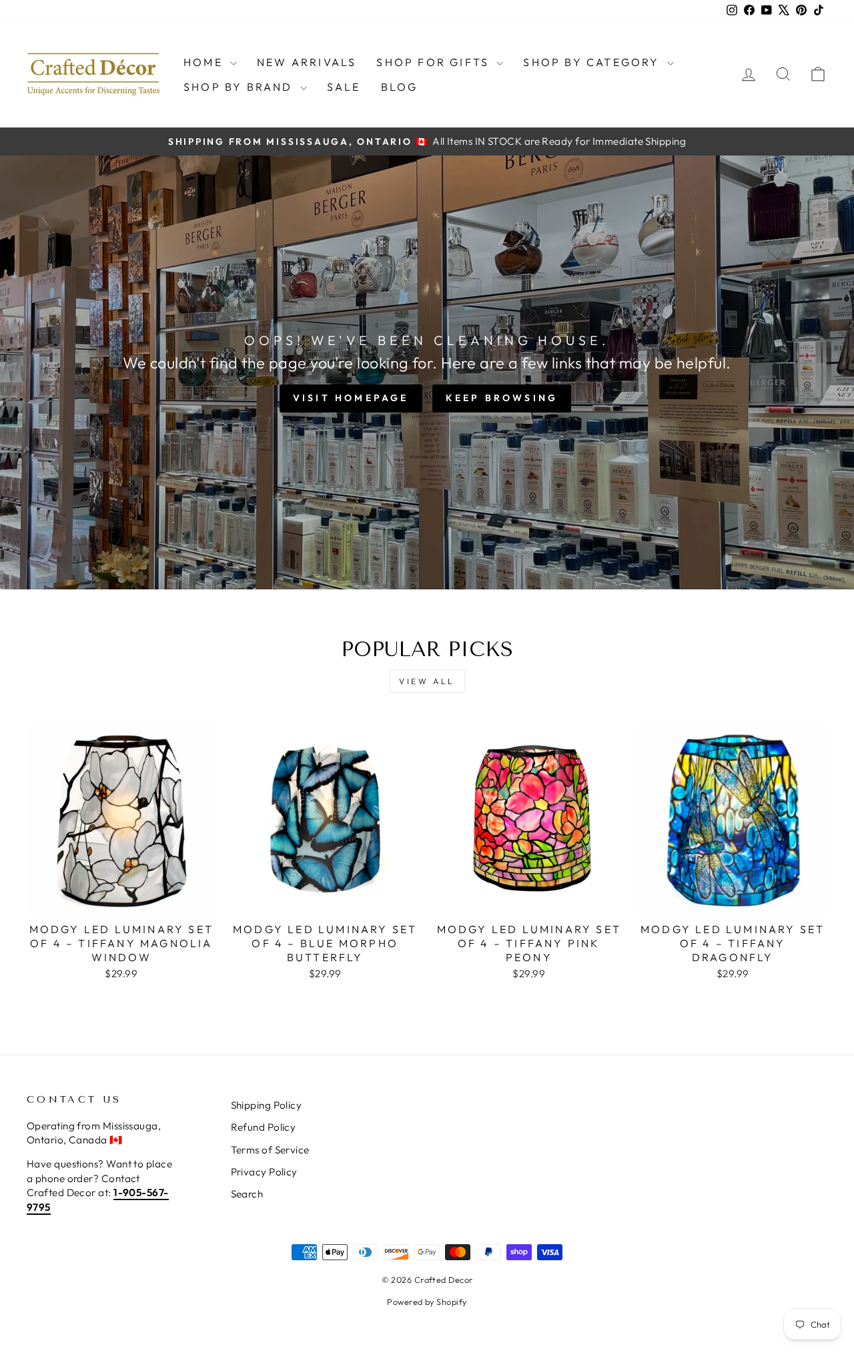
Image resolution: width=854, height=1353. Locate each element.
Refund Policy (263, 1127)
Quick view (121, 900)
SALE (344, 86)
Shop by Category (593, 62)
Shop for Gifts (434, 62)
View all (427, 681)
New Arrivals (306, 62)
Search (247, 1193)
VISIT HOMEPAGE (351, 398)
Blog (399, 86)
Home (205, 62)
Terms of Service (270, 1149)
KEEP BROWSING (502, 398)
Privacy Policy (264, 1171)
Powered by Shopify (426, 1301)
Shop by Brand (240, 86)
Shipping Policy (266, 1105)
